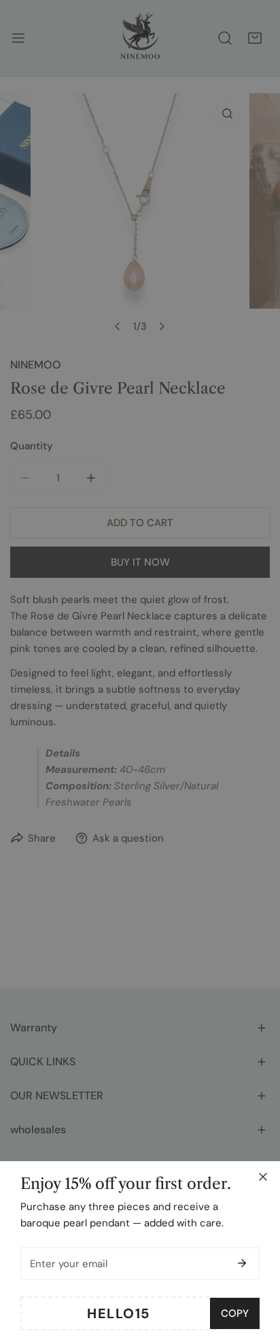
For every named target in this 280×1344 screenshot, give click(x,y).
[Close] (263, 1177)
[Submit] (242, 1263)
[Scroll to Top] (255, 1272)
